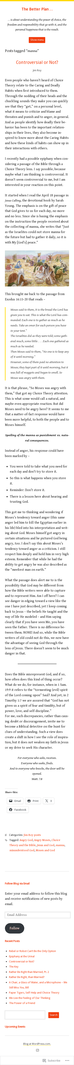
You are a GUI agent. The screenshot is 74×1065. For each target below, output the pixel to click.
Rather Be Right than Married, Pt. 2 (29, 971)
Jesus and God (45, 845)
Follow (14, 928)
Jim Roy (37, 70)
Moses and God (45, 850)
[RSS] (37, 1050)
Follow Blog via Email (17, 883)
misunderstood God (21, 850)
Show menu (37, 39)
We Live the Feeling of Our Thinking (29, 997)
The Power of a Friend (22, 1003)
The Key (13, 966)
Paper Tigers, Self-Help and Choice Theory (34, 992)
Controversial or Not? (37, 62)
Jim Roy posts (32, 835)
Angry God (26, 840)
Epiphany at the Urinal (22, 956)
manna (60, 845)
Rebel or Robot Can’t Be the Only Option (32, 951)
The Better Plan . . (37, 9)
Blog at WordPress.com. (37, 1043)
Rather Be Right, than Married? (27, 977)
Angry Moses (42, 840)
